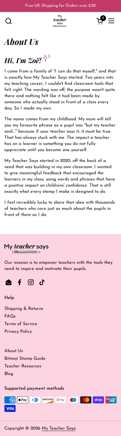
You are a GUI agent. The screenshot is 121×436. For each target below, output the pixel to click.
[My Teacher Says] (60, 21)
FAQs (10, 316)
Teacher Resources (22, 366)
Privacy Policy (18, 331)
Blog (8, 374)
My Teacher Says (58, 428)
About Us (13, 351)
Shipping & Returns (23, 309)
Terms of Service (20, 324)
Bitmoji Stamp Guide (25, 358)
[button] (8, 21)
